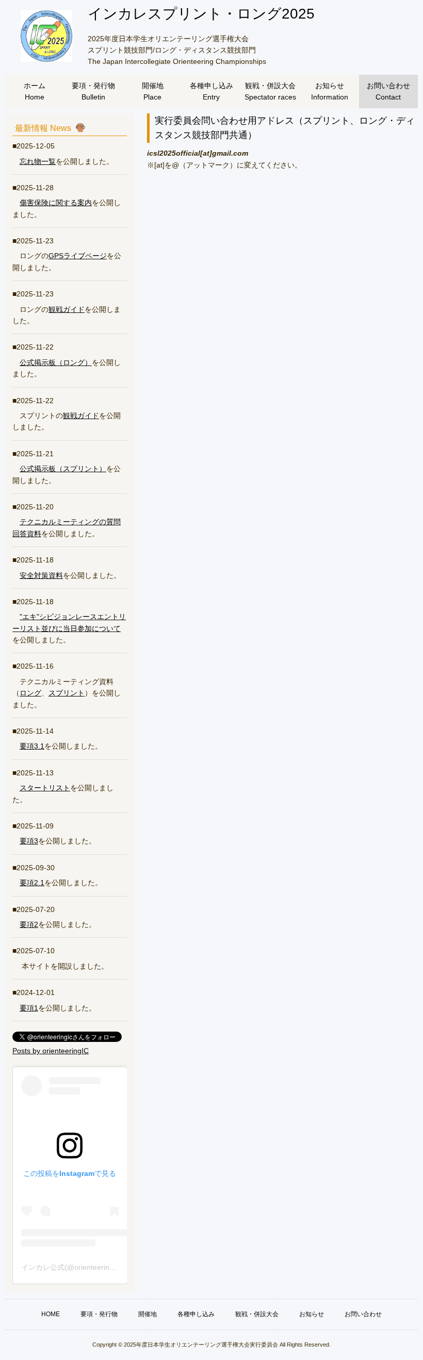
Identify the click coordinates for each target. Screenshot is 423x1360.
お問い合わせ (363, 1314)
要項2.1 (32, 882)
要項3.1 (32, 746)
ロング (30, 693)
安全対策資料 (41, 575)
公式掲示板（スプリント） (63, 469)
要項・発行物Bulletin (93, 91)
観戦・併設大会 (257, 1314)
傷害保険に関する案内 (56, 202)
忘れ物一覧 (38, 161)
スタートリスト (45, 788)
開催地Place (153, 91)
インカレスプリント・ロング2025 (201, 14)
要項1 (29, 1008)
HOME (50, 1314)
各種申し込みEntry (211, 91)
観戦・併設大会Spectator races (270, 91)
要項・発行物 (99, 1314)
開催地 (147, 1314)
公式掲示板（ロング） (56, 362)
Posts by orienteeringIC (50, 1051)
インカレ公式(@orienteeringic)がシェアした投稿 (100, 1267)
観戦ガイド (66, 309)
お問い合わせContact (388, 91)
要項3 (29, 841)
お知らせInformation (329, 91)
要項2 (29, 924)
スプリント (66, 693)
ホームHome (34, 91)
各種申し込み (196, 1314)
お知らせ (311, 1314)
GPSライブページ (77, 256)
